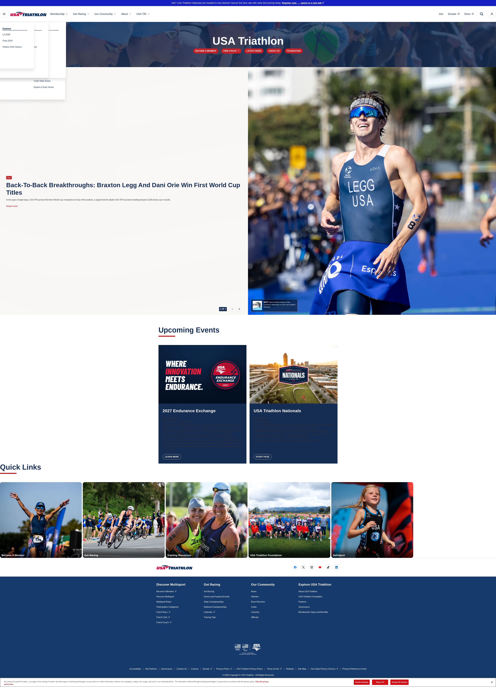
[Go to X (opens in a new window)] (303, 567)
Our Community (103, 14)
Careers (194, 669)
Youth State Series (42, 81)
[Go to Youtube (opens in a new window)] (320, 567)
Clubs (254, 607)
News (253, 591)
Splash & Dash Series (44, 87)
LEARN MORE (172, 457)
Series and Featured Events (216, 597)
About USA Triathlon (308, 591)
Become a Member (205, 51)
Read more (12, 206)
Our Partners (151, 669)
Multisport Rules (163, 602)
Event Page (262, 457)
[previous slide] (232, 309)
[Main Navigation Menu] (4, 14)
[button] (274, 305)
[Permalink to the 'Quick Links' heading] (43, 467)
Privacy (224, 669)
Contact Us (182, 669)
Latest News (253, 51)
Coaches (255, 612)
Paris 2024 (8, 41)
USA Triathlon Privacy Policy (249, 669)
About (124, 14)
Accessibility (135, 669)
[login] (492, 14)
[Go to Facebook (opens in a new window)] (295, 567)
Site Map (302, 669)
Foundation (294, 51)
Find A (163, 612)
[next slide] (239, 309)
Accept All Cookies (399, 682)
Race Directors (258, 602)
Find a (232, 51)
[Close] (492, 682)
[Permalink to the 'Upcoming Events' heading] (222, 330)
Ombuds (290, 669)
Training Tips (210, 617)
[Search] (481, 14)
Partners (302, 602)
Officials (254, 617)
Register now (301, 3)
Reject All (380, 682)
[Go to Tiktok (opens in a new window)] (328, 567)
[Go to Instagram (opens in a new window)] (312, 567)
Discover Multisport (165, 597)
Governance (304, 607)
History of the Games (12, 47)
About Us (274, 51)
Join (441, 14)
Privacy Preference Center (354, 669)
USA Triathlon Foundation (310, 597)
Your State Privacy (324, 669)
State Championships (214, 602)
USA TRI (141, 14)
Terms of (274, 669)
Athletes (255, 597)
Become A (166, 591)
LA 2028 (6, 34)
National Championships (215, 607)
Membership (57, 14)
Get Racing (79, 14)
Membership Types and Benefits (313, 612)
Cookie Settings (361, 682)
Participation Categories (167, 607)
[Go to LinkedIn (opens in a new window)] (336, 567)
